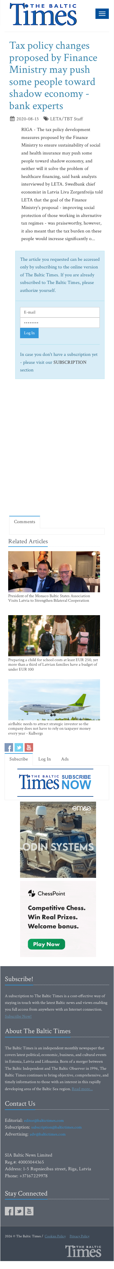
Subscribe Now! (18, 1016)
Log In (29, 333)
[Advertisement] (57, 450)
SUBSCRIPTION (70, 362)
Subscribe (18, 759)
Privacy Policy (79, 1236)
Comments (24, 522)
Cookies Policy (55, 1236)
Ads (65, 759)
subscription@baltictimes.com (56, 1127)
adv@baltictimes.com (48, 1134)
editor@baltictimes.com (44, 1120)
